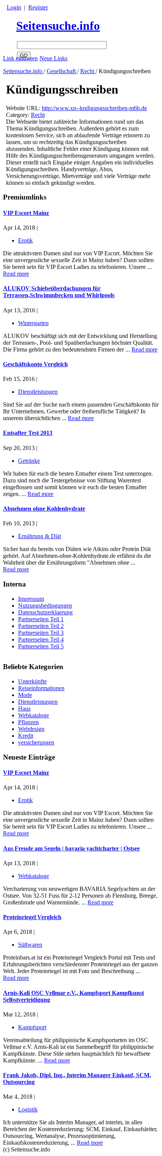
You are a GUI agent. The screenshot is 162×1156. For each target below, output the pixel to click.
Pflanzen (28, 722)
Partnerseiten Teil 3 (41, 632)
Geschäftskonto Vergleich (35, 364)
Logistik (28, 1109)
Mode (25, 695)
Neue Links (53, 58)
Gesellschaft (62, 71)
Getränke (29, 460)
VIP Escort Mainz (26, 772)
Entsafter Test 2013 (27, 433)
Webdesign (31, 729)
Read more (16, 833)
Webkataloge (33, 715)
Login (14, 7)
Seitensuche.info (58, 25)
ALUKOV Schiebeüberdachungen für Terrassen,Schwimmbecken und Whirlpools (59, 291)
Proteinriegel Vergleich (32, 917)
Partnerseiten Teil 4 (41, 639)
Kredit (25, 735)
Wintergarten (33, 323)
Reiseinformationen (41, 688)
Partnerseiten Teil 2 (41, 626)
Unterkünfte (32, 681)
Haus (24, 708)
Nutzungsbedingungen (45, 605)
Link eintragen (20, 58)
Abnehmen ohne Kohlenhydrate (44, 508)
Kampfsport (32, 1027)
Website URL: (24, 108)
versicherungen (36, 742)
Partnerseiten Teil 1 (41, 619)
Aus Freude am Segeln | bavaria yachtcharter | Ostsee (71, 848)
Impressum (31, 599)
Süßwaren (30, 944)
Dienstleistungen (38, 702)
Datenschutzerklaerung (45, 612)
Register (38, 7)
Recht (88, 71)
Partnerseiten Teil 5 (41, 646)
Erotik (25, 800)
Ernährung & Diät (39, 536)
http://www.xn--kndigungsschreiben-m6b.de (94, 108)
